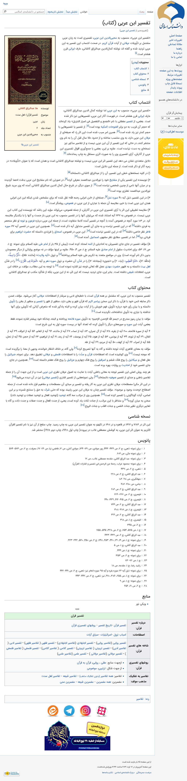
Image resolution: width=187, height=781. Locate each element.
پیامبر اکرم (94, 301)
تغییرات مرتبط (174, 75)
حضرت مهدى (112, 266)
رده (147, 699)
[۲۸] (82, 405)
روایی (95, 663)
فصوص (69, 203)
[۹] (106, 196)
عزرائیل (71, 360)
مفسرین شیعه (86, 682)
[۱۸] (17, 260)
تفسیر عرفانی (50, 377)
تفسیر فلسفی (31, 648)
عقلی (103, 663)
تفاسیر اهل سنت (51, 676)
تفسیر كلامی (66, 648)
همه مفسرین (103, 682)
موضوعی (92, 668)
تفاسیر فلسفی (14, 648)
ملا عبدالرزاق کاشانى (28, 108)
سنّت (81, 354)
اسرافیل (102, 360)
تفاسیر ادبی (119, 648)
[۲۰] (93, 311)
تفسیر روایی (119, 643)
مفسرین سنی (67, 682)
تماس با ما (176, 57)
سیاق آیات (92, 635)
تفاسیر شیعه (70, 676)
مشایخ (113, 180)
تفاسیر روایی (104, 643)
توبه (22, 221)
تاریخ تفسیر (105, 625)
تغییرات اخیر (175, 40)
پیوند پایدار (176, 88)
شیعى (130, 272)
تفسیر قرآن (120, 625)
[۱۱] (133, 225)
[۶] (66, 179)
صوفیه (112, 377)
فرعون (31, 221)
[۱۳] (124, 231)
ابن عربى (112, 110)
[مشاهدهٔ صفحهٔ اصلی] (171, 14)
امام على (43, 244)
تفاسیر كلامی (50, 648)
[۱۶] (76, 236)
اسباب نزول (120, 635)
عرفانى (125, 43)
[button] (147, 61)
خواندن (83, 12)
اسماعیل (94, 237)
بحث (141, 12)
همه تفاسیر (96, 676)
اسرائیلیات (106, 635)
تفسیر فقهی (48, 643)
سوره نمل (112, 198)
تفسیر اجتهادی (85, 643)
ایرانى (72, 49)
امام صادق (107, 249)
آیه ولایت (42, 255)
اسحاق (58, 232)
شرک (47, 390)
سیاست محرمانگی (143, 772)
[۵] (69, 172)
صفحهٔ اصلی (175, 36)
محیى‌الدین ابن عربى (105, 38)
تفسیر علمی (80, 654)
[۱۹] (56, 265)
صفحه (150, 12)
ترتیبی (102, 668)
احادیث (125, 365)
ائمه (90, 244)
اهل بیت (145, 266)
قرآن (96, 296)
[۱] (136, 53)
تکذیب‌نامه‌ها (107, 772)
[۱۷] (60, 254)
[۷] (95, 184)
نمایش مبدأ (71, 12)
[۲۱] (75, 348)
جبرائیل (11, 354)
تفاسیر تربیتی (85, 648)
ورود (5, 3)
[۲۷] (126, 399)
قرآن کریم (107, 43)
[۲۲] (130, 353)
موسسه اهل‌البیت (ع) (172, 132)
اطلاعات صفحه (174, 92)
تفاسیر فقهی (32, 643)
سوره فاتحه (74, 319)
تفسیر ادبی (15, 643)
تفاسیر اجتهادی (66, 643)
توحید (62, 395)
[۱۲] (52, 225)
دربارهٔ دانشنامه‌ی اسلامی (124, 772)
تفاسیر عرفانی (98, 654)
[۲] (88, 126)
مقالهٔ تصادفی (175, 44)
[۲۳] (31, 359)
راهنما (179, 49)
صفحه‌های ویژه (174, 79)
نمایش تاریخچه (55, 12)
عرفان (147, 138)
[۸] (109, 190)
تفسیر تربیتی (102, 648)
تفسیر (129, 121)
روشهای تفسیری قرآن (84, 625)
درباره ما (177, 53)
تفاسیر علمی (65, 654)
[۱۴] (88, 231)
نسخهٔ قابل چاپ (173, 83)
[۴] (65, 153)
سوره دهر (51, 261)
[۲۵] (14, 376)
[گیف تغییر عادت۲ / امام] (171, 161)
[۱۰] (47, 202)
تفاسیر (139, 699)
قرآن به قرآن (84, 663)
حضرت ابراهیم (23, 232)
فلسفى (56, 354)
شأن (79, 261)
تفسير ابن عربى (128, 30)
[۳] (118, 131)
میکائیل (132, 360)
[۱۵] (138, 236)
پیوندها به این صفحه (171, 71)
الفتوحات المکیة (109, 127)
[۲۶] (103, 394)
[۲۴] (96, 376)
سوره (129, 324)
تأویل (12, 301)
